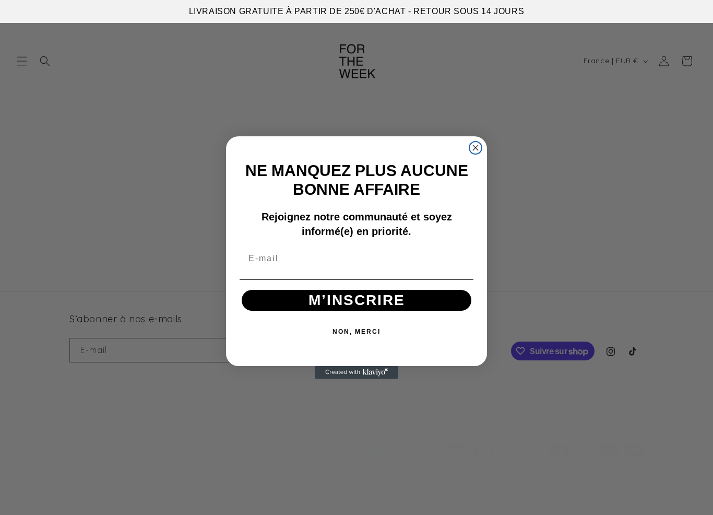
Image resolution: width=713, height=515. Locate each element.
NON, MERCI (356, 331)
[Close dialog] (475, 148)
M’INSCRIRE (356, 300)
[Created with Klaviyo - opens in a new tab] (356, 372)
